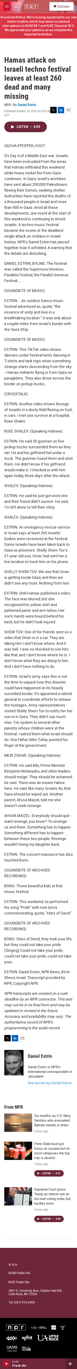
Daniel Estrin (27, 105)
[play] (6, 1364)
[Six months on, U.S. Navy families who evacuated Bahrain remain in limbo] (18, 1123)
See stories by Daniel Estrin (50, 1083)
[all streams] (71, 1363)
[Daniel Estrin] (14, 1062)
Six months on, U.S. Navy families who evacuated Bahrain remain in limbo (52, 1120)
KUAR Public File (19, 1273)
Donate (63, 6)
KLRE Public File (19, 1282)
